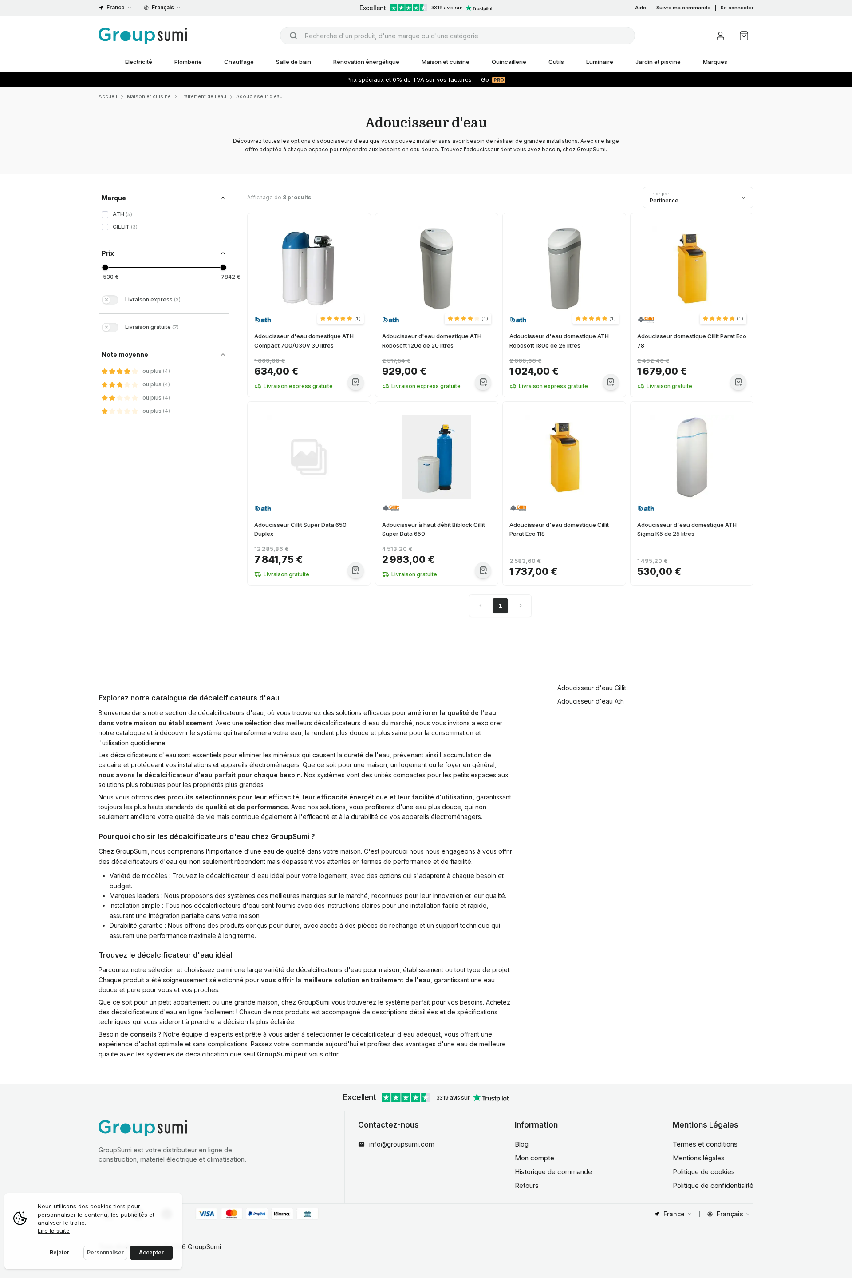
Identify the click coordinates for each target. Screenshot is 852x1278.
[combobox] (457, 35)
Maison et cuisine (445, 61)
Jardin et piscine (658, 61)
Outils (556, 61)
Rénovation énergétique (366, 61)
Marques (715, 61)
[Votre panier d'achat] (743, 36)
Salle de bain (293, 61)
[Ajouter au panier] (355, 382)
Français (163, 7)
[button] (340, 319)
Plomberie (188, 61)
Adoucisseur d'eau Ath (590, 700)
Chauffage (239, 61)
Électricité (138, 61)
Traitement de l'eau (203, 96)
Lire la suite (54, 1230)
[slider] (105, 267)
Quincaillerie (509, 61)
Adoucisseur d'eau (259, 96)
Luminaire (599, 61)
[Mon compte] (720, 36)
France (115, 7)
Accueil (108, 96)
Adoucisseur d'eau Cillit (591, 688)
